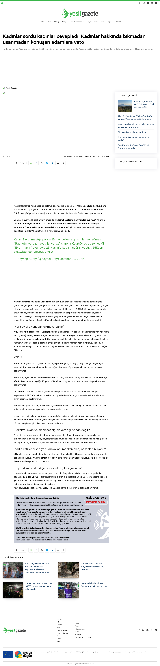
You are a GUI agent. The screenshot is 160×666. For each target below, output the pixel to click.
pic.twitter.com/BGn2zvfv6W (34, 251)
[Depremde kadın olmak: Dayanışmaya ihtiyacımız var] (68, 590)
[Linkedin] (52, 163)
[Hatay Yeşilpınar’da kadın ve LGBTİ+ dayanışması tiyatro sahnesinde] (13, 590)
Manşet (106, 156)
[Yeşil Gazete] (4, 88)
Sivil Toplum (96, 156)
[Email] (57, 163)
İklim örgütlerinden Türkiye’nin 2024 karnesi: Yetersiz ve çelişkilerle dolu (135, 117)
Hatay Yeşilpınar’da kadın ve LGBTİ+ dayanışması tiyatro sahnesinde (38, 586)
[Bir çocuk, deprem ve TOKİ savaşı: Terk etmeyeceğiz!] (125, 106)
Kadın (87, 156)
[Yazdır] (63, 163)
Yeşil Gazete (11, 88)
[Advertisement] (80, 68)
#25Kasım (97, 247)
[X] (152, 3)
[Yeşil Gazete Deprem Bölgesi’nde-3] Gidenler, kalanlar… (92, 566)
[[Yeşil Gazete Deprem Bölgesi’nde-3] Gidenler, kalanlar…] (68, 570)
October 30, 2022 (72, 259)
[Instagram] (143, 3)
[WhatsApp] (30, 163)
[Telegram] (147, 3)
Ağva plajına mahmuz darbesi (132, 132)
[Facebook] (139, 3)
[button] (2, 3)
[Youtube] (156, 3)
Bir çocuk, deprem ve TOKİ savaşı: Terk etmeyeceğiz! (144, 104)
